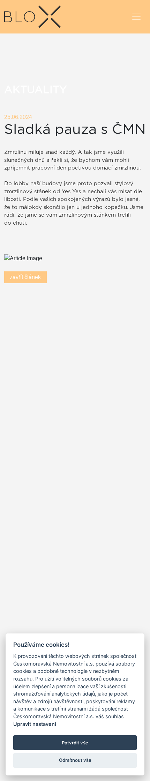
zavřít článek (25, 277)
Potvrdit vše (75, 742)
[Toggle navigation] (136, 16)
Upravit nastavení (34, 724)
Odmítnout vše (75, 760)
